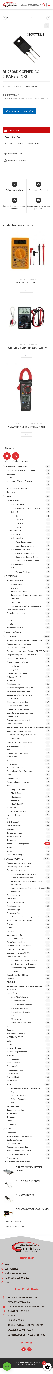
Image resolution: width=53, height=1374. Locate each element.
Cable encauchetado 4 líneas (27, 561)
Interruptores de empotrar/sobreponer (27, 595)
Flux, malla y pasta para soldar (23, 874)
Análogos (15, 666)
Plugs (9, 785)
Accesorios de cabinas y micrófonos (21, 470)
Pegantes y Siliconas (15, 767)
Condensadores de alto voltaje (24, 960)
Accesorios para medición (17, 647)
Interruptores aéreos (19, 591)
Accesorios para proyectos (18, 866)
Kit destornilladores (23, 1005)
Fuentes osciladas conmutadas (19, 742)
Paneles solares (13, 1062)
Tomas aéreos (17, 602)
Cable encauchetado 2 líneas (27, 553)
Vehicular (15, 568)
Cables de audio (17, 504)
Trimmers (11, 1117)
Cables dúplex (17, 538)
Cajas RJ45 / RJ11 (14, 1143)
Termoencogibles (14, 836)
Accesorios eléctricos (15, 580)
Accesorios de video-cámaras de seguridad (24, 640)
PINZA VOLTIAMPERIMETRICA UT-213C (26, 427)
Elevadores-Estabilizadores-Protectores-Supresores (28, 727)
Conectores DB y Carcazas (18, 709)
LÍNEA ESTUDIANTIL (14, 859)
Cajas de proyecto (14, 935)
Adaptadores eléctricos (16, 609)
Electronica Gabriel (13, 632)
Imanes (10, 1026)
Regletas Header (13, 1077)
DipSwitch (11, 982)
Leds (9, 1041)
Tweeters (11, 492)
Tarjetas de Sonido (14, 833)
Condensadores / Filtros (17, 956)
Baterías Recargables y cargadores (21, 688)
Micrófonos (11, 485)
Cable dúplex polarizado (25, 546)
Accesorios (11, 1133)
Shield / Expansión (18, 1099)
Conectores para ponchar (17, 1147)
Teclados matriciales (15, 1110)
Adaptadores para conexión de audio (22, 655)
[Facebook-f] (23, 1349)
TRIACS (10, 847)
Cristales (10, 979)
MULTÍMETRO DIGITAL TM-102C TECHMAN (26, 348)
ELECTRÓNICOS (20, 98)
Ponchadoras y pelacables (17, 1154)
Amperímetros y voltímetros (18, 662)
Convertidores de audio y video (20, 720)
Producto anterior (14, 18)
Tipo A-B (19, 523)
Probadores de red (15, 1158)
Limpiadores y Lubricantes (17, 753)
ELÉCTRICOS (11, 576)
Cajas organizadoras (15, 938)
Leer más (26, 290)
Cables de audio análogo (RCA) (28, 508)
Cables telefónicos (14, 1140)
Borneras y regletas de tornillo (19, 920)
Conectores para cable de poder (20, 713)
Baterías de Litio (13, 684)
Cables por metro (14, 530)
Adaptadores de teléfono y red (20, 1136)
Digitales (14, 669)
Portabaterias (12, 1066)
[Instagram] (16, 456)
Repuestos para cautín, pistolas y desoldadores (30, 888)
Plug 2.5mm (16, 793)
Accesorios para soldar (16, 870)
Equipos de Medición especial (19, 731)
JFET (9, 749)
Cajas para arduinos (19, 1092)
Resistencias (12, 1080)
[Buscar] (43, 4)
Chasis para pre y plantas (17, 702)
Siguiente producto (38, 18)
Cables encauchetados (20, 549)
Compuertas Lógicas (15, 949)
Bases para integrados (16, 902)
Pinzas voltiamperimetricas (33, 423)
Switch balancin (13, 822)
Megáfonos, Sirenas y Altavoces (20, 481)
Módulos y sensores (19, 1095)
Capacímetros (13, 698)
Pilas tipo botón (13, 778)
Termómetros (12, 840)
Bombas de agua (14, 910)
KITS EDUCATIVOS (15, 1037)
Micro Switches (13, 757)
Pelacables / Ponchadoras (21, 1023)
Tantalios (15, 971)
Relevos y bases (13, 815)
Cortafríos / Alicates (19, 997)
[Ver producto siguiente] (48, 18)
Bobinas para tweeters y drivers (20, 695)
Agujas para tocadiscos (16, 658)
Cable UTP (15, 534)
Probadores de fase (15, 1070)
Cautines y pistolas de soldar (19, 946)
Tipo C (18, 527)
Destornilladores (18, 1001)
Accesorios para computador (19, 644)
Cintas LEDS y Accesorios (17, 706)
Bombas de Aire (13, 913)
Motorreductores (14, 1059)
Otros (17, 516)
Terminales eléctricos (15, 627)
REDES (8, 1128)
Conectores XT (13, 716)
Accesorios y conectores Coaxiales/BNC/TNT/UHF (27, 651)
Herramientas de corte (20, 1012)
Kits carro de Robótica (16, 1034)
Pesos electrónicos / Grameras (19, 771)
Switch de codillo (14, 826)
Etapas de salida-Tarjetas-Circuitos (21, 734)
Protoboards (12, 1073)
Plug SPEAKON (17, 804)
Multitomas (11, 624)
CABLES (9, 496)
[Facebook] (7, 456)
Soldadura (15, 891)
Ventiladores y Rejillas (16, 855)
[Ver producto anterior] (5, 18)
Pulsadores (15, 599)
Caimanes (11, 931)
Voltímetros (12, 1124)
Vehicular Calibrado (23, 572)
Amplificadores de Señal (17, 673)
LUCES (9, 477)
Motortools (16, 1019)
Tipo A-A (19, 520)
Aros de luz (11, 680)
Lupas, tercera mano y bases (22, 878)
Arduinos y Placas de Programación (25, 1088)
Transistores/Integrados (38, 98)
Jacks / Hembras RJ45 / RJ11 (19, 1151)
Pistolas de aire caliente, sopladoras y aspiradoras (26, 882)
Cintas (9, 620)
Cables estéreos (17, 564)
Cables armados (13, 500)
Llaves (13, 1016)
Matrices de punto (14, 1048)
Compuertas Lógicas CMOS (18, 953)
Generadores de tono (16, 746)
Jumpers (10, 1030)
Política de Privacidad (12, 1221)
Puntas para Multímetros (17, 811)
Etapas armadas (17, 738)
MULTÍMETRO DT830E (26, 282)
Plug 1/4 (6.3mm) (18, 789)
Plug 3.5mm (16, 797)
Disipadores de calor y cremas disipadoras (24, 986)
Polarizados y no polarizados (23, 968)
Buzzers (10, 928)
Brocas (10, 924)
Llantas (10, 1044)
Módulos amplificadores (17, 1052)
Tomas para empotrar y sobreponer (26, 606)
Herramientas (12, 993)
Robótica (10, 1084)
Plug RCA (15, 800)
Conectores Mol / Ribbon (17, 975)
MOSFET (10, 760)
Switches (10, 829)
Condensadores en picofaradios (24, 964)
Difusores (11, 474)
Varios (9, 851)
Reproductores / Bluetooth (18, 488)
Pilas (9, 775)
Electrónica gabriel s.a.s (27, 1364)
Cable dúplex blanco (23, 542)
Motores (10, 1055)
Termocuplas (12, 1113)
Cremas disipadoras (15, 724)
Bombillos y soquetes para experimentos (24, 917)
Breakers (10, 617)
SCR (8, 818)
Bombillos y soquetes (16, 613)
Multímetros (33, 279)
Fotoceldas (11, 989)
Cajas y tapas (16, 584)
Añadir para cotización (19, 111)
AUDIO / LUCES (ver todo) (17, 466)
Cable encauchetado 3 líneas (27, 557)
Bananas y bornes (14, 895)
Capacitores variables (16, 942)
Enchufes (14, 588)
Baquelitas (11, 899)
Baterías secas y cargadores (18, 691)
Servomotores (13, 1106)
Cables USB (16, 512)
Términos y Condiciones (13, 1226)
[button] (49, 4)
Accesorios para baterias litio (19, 863)
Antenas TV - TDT (14, 677)
